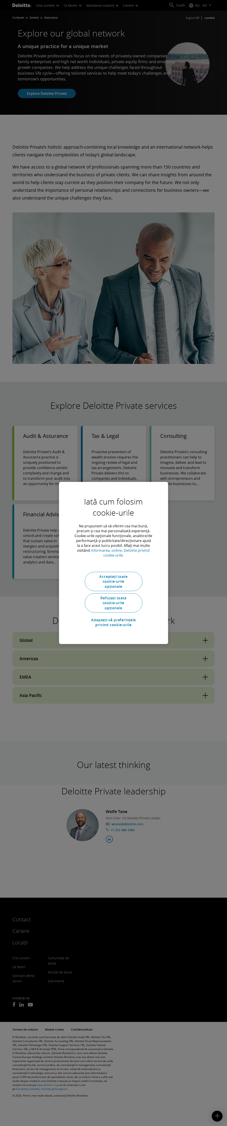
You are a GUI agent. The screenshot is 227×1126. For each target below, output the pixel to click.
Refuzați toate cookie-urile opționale (113, 603)
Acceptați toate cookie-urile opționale (113, 581)
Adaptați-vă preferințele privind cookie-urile (113, 622)
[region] (113, 563)
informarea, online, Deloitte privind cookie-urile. (120, 553)
